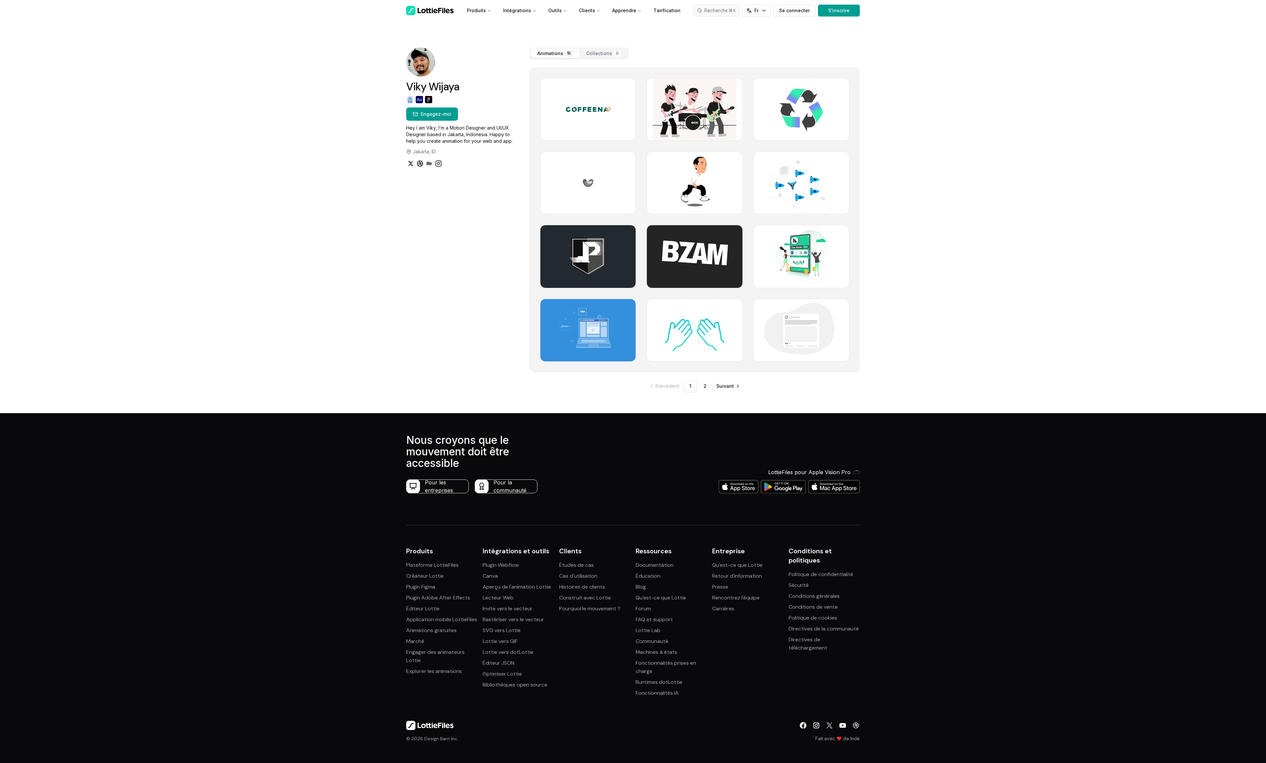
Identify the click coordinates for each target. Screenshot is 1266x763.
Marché (415, 641)
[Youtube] (843, 725)
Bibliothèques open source (515, 684)
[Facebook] (803, 725)
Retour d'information (737, 575)
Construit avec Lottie (585, 597)
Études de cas (576, 565)
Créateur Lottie (425, 575)
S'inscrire (839, 10)
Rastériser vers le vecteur (513, 619)
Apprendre (624, 10)
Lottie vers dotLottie (508, 652)
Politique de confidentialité (821, 574)
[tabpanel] (694, 219)
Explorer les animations (434, 671)
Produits (476, 10)
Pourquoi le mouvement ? (589, 608)
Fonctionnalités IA (657, 692)
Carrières (723, 608)
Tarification (666, 10)
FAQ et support (654, 619)
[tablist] (579, 53)
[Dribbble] (420, 163)
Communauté (652, 641)
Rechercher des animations (721, 10)
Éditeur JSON (498, 662)
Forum (643, 608)
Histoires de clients (582, 586)
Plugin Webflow (501, 565)
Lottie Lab (648, 630)
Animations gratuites (431, 630)
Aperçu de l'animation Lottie (517, 586)
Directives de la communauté (824, 628)
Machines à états (656, 652)
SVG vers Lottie (502, 630)
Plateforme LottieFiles (432, 565)
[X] (829, 725)
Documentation (655, 565)
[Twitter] (410, 163)
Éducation (648, 575)
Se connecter (794, 10)
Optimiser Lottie (502, 673)
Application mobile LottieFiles (441, 619)
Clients (587, 10)
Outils (555, 10)
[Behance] (429, 163)
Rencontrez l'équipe (736, 597)
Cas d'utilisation (578, 575)
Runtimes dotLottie (659, 682)
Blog (641, 586)
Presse (720, 586)
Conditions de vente (813, 606)
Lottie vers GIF (500, 641)
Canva (490, 575)
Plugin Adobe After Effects (438, 597)
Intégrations (517, 10)
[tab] (555, 53)
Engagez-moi (436, 114)
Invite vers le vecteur (507, 608)
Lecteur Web (498, 597)
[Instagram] (438, 163)
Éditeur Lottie (422, 608)
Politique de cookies (813, 617)
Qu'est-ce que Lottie (661, 597)
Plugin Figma (420, 586)
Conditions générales (814, 596)
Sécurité (799, 585)
